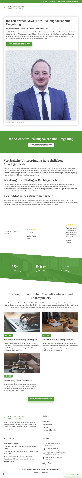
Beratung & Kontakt (49, 430)
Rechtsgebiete (47, 424)
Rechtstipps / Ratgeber (11, 444)
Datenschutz (45, 472)
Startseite (45, 421)
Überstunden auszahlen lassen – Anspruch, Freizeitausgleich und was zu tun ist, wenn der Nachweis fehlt (19, 459)
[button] (76, 7)
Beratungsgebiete (48, 433)
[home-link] (14, 7)
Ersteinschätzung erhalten (72, 474)
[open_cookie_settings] (4, 474)
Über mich (45, 427)
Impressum (37, 472)
